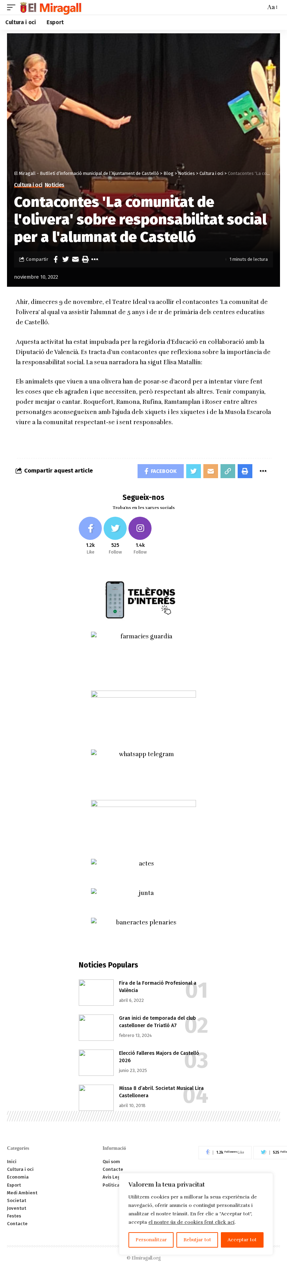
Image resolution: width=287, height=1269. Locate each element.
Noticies (54, 185)
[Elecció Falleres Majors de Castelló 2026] (96, 1063)
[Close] (265, 1179)
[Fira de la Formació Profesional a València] (96, 992)
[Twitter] (115, 536)
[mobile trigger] (13, 7)
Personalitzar (151, 1240)
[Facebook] (90, 536)
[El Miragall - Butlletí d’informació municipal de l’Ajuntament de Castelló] (50, 7)
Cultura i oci (28, 185)
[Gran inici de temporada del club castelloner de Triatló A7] (96, 1027)
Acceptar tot (242, 1240)
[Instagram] (140, 536)
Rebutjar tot (197, 1240)
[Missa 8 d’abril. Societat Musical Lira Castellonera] (96, 1098)
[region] (196, 1214)
